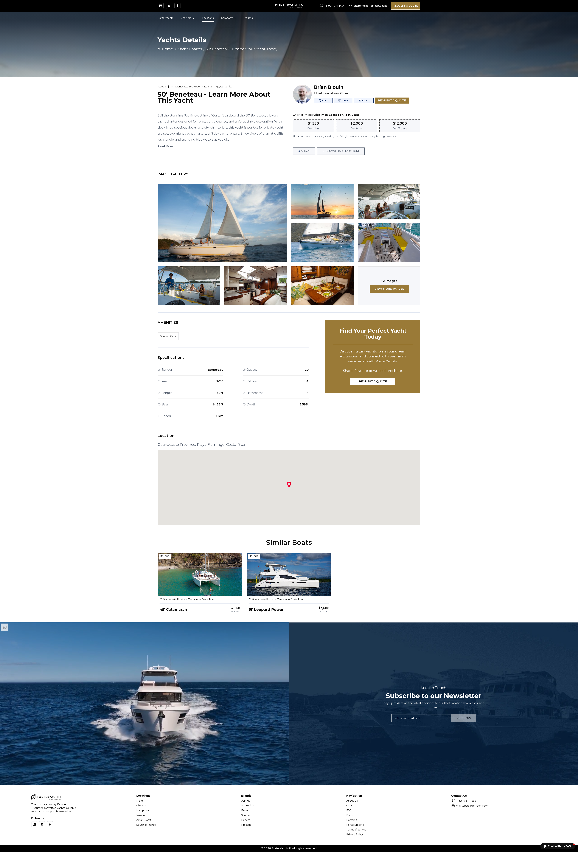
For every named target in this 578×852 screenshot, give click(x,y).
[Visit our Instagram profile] (169, 6)
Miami (139, 800)
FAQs (349, 810)
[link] (241, 49)
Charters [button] (186, 18)
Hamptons (142, 810)
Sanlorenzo (248, 815)
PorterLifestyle (355, 824)
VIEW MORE (389, 288)
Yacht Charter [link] (190, 49)
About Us (352, 800)
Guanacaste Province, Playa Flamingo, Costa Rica (203, 86)
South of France (146, 824)
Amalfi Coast (143, 820)
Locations (208, 18)
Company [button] (227, 18)
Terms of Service (356, 829)
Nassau (140, 815)
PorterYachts (165, 18)
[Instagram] (42, 824)
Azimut (245, 800)
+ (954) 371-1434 (466, 800)
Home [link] (167, 49)
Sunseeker (247, 805)
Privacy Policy (354, 834)
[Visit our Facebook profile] (177, 6)
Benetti (245, 820)
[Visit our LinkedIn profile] (161, 6)
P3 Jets (248, 18)
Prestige (246, 824)
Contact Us (353, 805)
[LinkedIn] (34, 824)
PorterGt (351, 820)
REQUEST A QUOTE (405, 5)
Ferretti (245, 810)
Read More (165, 146)
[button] (557, 846)
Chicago (141, 805)
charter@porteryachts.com (472, 805)
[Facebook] (50, 824)
